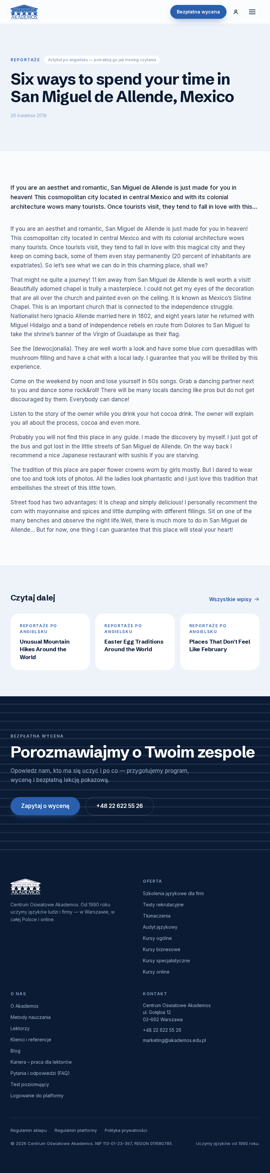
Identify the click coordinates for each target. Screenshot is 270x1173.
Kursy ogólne (157, 938)
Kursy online (156, 971)
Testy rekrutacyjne (163, 904)
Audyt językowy (160, 927)
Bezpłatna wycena (198, 11)
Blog (15, 1050)
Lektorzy (20, 1028)
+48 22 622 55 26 (119, 806)
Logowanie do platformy (37, 1095)
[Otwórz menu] (252, 12)
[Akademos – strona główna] (24, 12)
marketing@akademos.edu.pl (174, 1040)
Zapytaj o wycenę (45, 806)
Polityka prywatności (126, 1130)
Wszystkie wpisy (230, 599)
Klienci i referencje (31, 1039)
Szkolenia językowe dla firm (173, 893)
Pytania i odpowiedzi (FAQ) (40, 1073)
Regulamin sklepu (29, 1130)
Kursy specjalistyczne (166, 960)
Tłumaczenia (157, 916)
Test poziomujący (30, 1084)
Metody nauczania (31, 1017)
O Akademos (25, 1006)
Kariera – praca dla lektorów (41, 1062)
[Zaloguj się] (236, 12)
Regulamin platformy (76, 1130)
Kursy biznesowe (161, 949)
